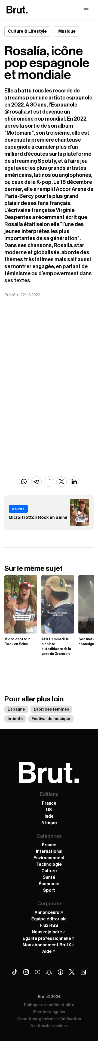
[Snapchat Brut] (49, 972)
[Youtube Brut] (37, 972)
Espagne (16, 709)
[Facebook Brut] (60, 972)
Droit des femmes (51, 709)
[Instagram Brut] (26, 972)
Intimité (15, 719)
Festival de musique (51, 719)
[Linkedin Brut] (83, 972)
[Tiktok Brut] (14, 972)
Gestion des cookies (49, 1026)
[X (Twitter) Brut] (71, 972)
